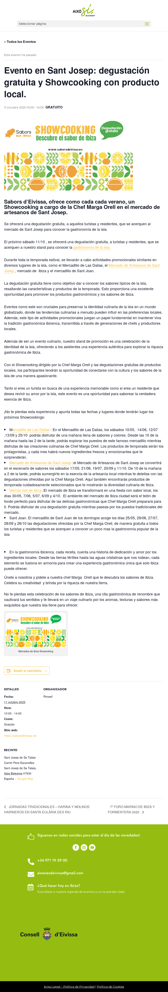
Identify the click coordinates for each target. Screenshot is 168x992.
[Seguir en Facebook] (76, 847)
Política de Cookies (110, 987)
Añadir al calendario (28, 671)
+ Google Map (24, 779)
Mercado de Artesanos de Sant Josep (40, 462)
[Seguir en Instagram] (84, 847)
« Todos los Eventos (20, 41)
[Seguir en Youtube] (92, 847)
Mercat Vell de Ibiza (26, 490)
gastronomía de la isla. (91, 247)
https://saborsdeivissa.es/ (20, 735)
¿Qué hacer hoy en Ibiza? (58, 885)
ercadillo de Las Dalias (31, 429)
